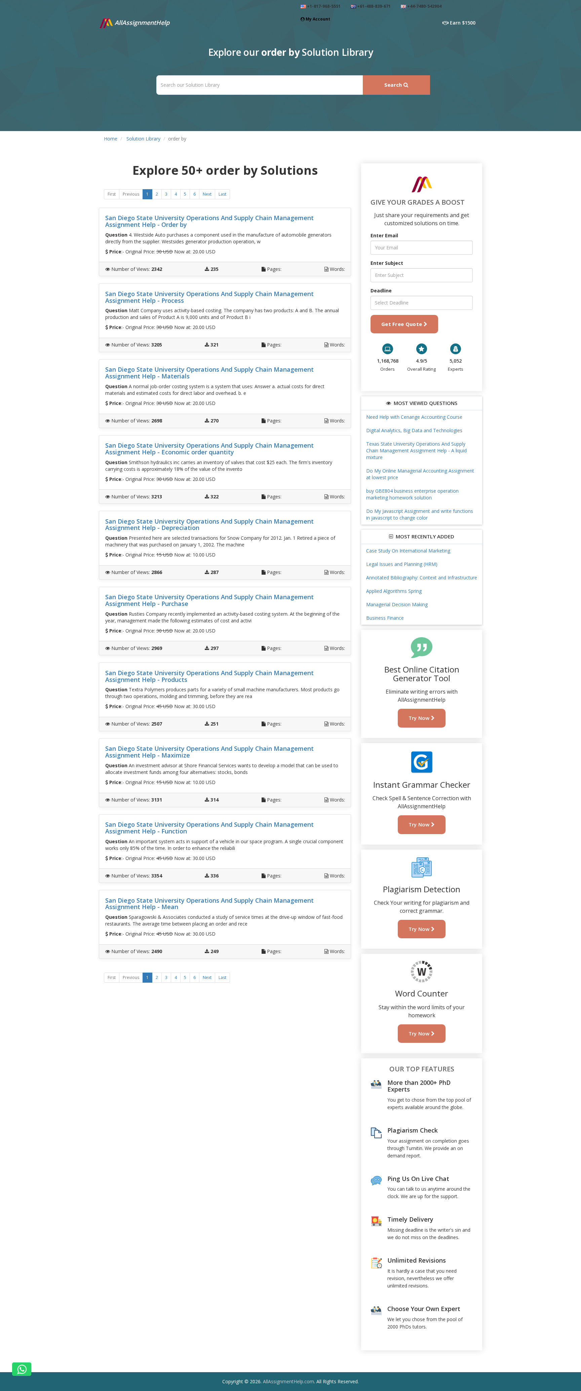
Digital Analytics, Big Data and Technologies (414, 430)
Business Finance (385, 618)
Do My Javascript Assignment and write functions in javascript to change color (419, 514)
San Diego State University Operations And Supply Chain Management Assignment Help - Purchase (209, 600)
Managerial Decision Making (397, 604)
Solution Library (143, 138)
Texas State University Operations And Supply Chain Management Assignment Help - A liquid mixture (416, 450)
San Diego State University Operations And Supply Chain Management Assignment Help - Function (209, 827)
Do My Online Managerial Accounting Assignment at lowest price (420, 474)
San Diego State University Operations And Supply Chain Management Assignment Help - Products (209, 676)
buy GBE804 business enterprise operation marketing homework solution (412, 494)
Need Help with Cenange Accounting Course (414, 417)
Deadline (381, 290)
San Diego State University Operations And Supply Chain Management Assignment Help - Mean (209, 903)
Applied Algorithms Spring (394, 591)
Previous (131, 194)
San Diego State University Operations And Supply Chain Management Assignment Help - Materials (209, 372)
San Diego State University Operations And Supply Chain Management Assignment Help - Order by (209, 221)
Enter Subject (387, 263)
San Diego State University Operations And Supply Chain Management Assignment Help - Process (209, 297)
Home (110, 138)
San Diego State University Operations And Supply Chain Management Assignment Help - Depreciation (209, 524)
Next (207, 194)
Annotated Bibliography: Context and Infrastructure (421, 577)
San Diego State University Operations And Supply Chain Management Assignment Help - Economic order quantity (209, 448)
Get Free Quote (402, 324)
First (112, 194)
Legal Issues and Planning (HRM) (401, 564)
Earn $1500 (462, 22)
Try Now (420, 717)
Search (393, 84)
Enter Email (384, 235)
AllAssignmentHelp (141, 22)
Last (222, 194)
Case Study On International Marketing (408, 550)
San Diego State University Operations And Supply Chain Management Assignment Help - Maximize (209, 751)
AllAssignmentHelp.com (288, 1381)
